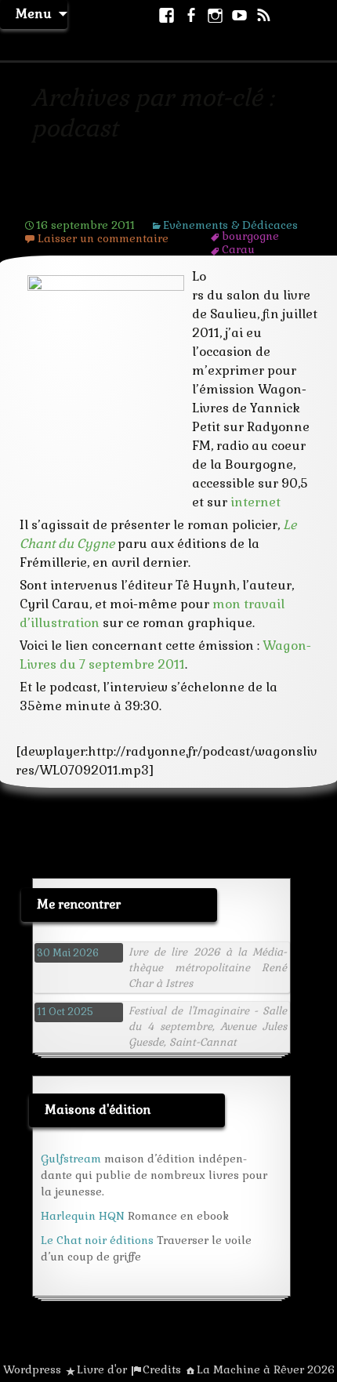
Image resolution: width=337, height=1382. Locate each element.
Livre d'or (102, 1369)
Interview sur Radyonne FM (138, 201)
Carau (238, 249)
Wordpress (32, 1369)
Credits (162, 1369)
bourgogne (250, 236)
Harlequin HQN (83, 1216)
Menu (34, 13)
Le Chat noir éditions (97, 1240)
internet (255, 502)
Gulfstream (71, 1159)
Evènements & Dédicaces (230, 225)
